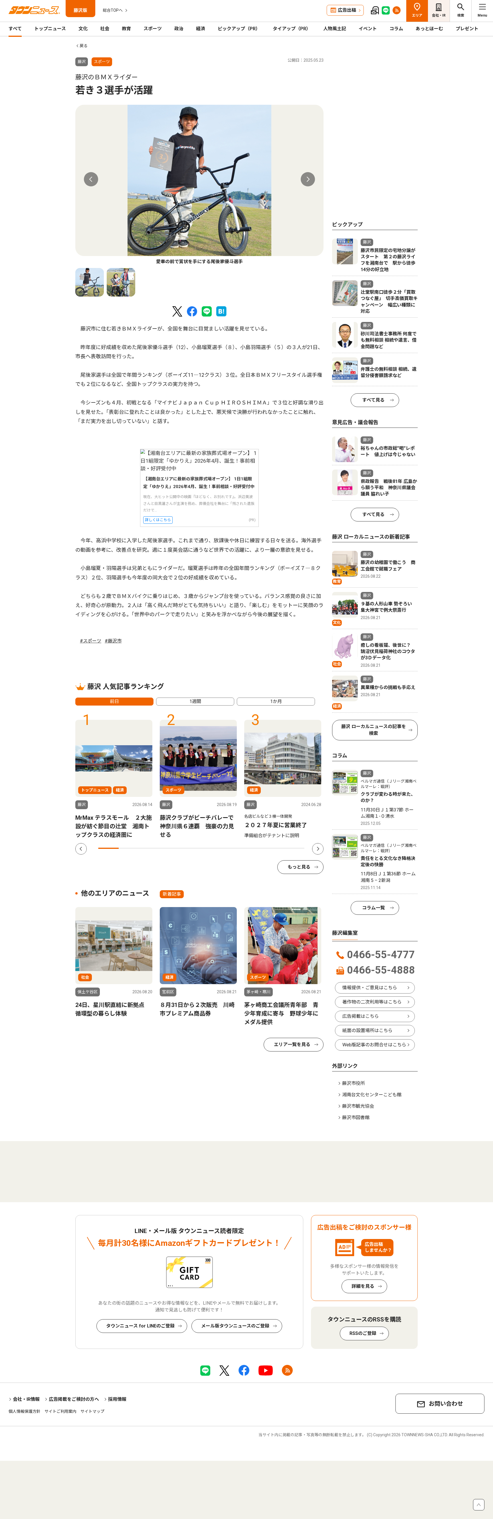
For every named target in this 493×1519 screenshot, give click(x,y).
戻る (84, 45)
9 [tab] (273, 848)
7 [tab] (232, 848)
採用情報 (117, 1399)
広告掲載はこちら (360, 1016)
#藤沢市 (113, 641)
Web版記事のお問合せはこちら (374, 1044)
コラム (396, 28)
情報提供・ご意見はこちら (369, 987)
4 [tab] (170, 848)
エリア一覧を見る (292, 1044)
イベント (368, 28)
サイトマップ (92, 1411)
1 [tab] (108, 848)
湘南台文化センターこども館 (371, 1094)
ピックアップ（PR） (239, 28)
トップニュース (50, 28)
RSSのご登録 (362, 1333)
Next (308, 179)
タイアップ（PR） (292, 28)
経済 (200, 28)
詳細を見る (362, 1286)
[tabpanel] (199, 185)
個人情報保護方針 (25, 1411)
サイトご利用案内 (60, 1411)
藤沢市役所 (353, 1083)
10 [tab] (294, 848)
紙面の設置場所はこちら (367, 1030)
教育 (126, 28)
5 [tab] (191, 848)
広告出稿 (347, 10)
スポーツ (153, 28)
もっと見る (299, 867)
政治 (178, 28)
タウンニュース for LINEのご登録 (140, 1326)
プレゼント (467, 28)
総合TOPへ (113, 10)
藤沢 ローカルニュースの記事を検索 (373, 730)
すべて (15, 28)
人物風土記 (334, 28)
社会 (104, 28)
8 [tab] (253, 848)
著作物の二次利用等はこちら (372, 1002)
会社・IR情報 (26, 1399)
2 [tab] (129, 848)
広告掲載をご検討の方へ (74, 1399)
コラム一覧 (373, 907)
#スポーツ (90, 641)
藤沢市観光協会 (358, 1106)
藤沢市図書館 (355, 1117)
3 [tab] (150, 848)
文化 (83, 28)
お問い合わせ (446, 1403)
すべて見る (373, 400)
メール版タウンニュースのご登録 (235, 1326)
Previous (91, 179)
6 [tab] (211, 848)
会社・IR (439, 15)
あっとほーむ (429, 28)
